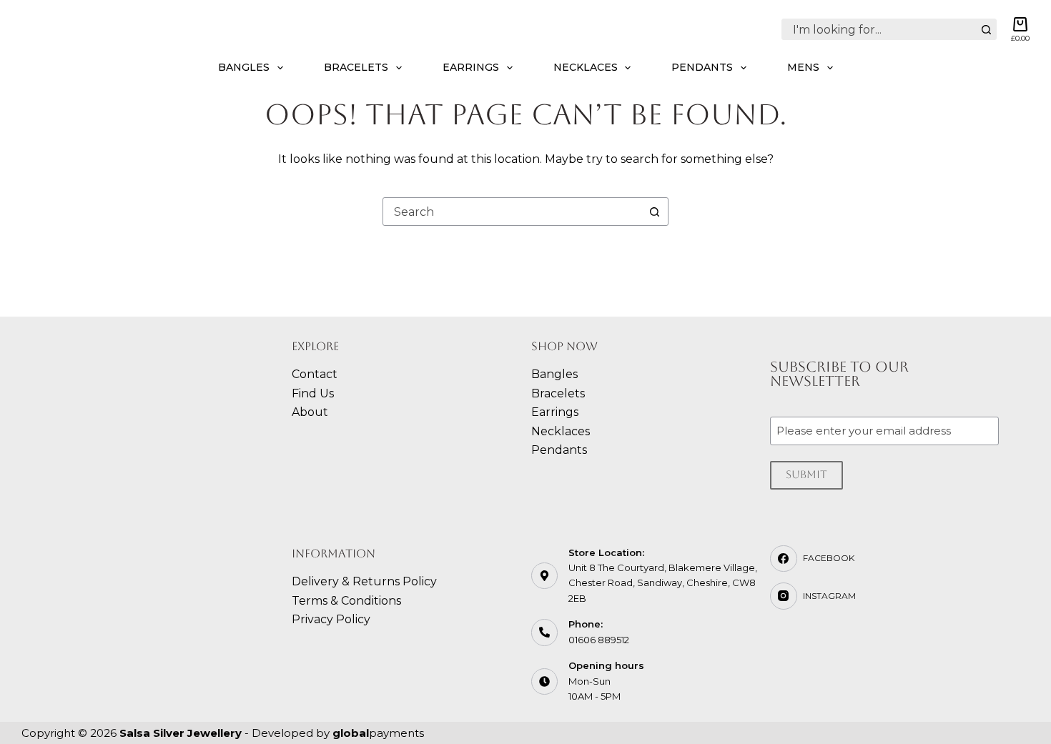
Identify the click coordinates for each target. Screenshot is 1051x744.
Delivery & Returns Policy (364, 581)
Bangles (244, 67)
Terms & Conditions (346, 600)
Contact (314, 374)
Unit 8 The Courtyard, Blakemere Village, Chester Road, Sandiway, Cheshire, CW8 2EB (662, 583)
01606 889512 (598, 639)
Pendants (702, 67)
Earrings (471, 67)
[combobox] (879, 29)
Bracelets (356, 67)
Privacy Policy (331, 619)
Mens (803, 67)
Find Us (313, 393)
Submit (806, 474)
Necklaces (585, 67)
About (310, 412)
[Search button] (986, 29)
